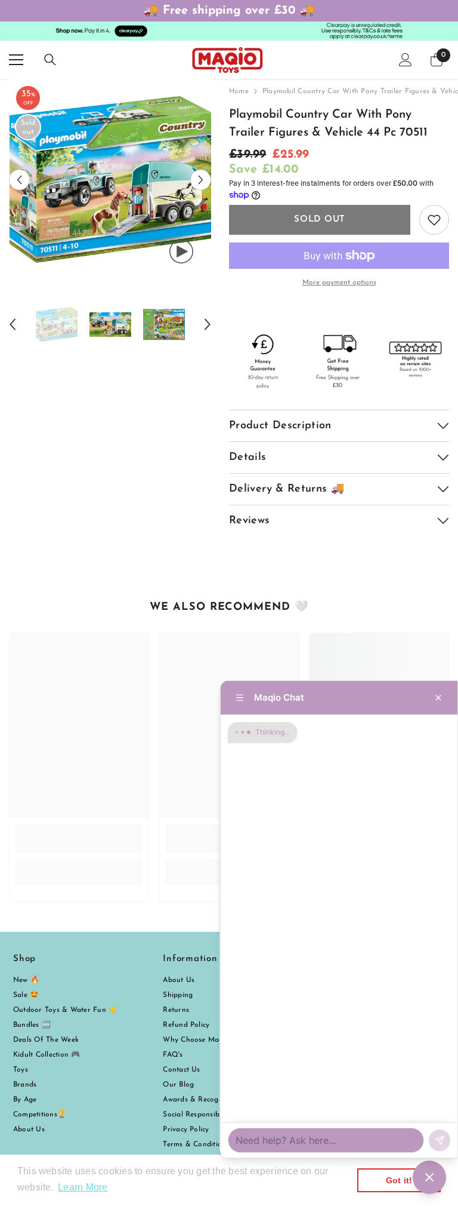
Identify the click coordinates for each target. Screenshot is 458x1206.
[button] (19, 180)
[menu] (16, 60)
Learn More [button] (82, 1187)
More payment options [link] (339, 282)
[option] (110, 180)
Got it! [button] (399, 1180)
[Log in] (405, 59)
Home (239, 91)
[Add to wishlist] (434, 220)
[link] (79, 846)
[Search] (50, 60)
